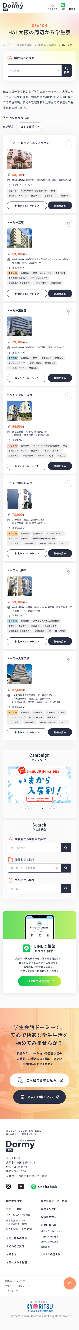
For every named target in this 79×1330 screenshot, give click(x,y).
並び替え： (9, 126)
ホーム (7, 45)
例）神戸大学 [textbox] (18, 847)
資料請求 (45, 1246)
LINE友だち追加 (48, 1186)
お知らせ (11, 1254)
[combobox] (34, 70)
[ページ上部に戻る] (70, 1283)
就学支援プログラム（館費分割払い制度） (17, 1222)
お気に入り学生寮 (16, 1262)
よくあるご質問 (15, 1246)
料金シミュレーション (52, 1231)
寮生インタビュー (51, 1209)
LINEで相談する (50, 1254)
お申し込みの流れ (16, 1238)
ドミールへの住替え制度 (18, 1215)
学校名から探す (47, 45)
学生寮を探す (24, 45)
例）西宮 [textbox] (16, 888)
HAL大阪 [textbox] (14, 70)
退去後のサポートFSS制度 (19, 1228)
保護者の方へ (49, 1217)
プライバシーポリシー (16, 1286)
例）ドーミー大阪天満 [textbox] (23, 868)
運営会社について (13, 1281)
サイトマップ (11, 1291)
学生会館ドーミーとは (54, 1201)
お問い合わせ (49, 1225)
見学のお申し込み (49, 1241)
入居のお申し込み (49, 1236)
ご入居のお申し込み (41, 1080)
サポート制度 (14, 1209)
